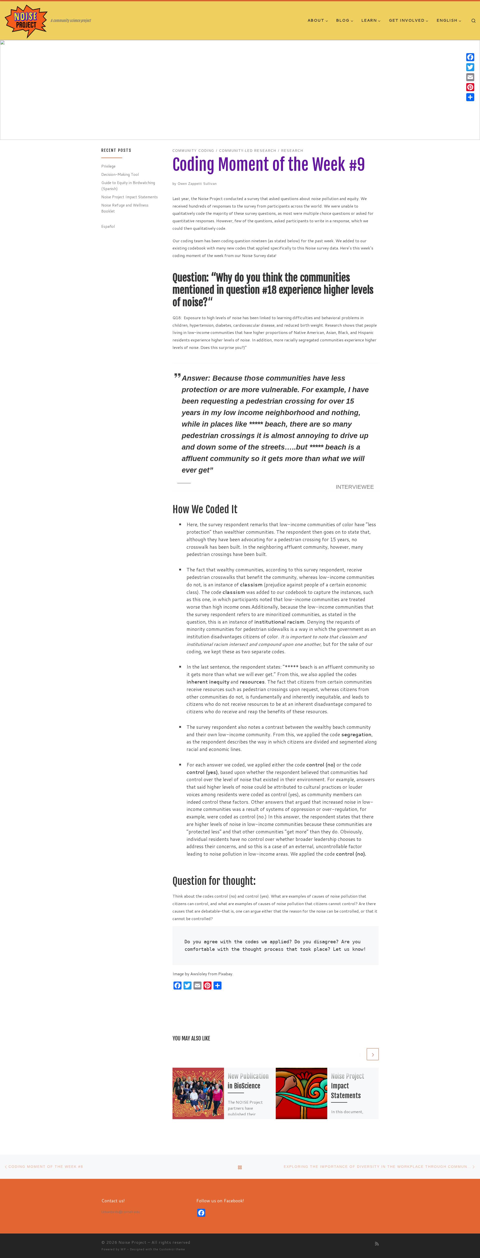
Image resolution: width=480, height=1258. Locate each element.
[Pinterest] (470, 87)
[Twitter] (470, 67)
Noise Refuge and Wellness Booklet (124, 208)
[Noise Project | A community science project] (26, 21)
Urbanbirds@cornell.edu (120, 1211)
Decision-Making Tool (120, 174)
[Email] (470, 77)
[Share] (470, 97)
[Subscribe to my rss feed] (377, 1244)
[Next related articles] (373, 1054)
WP (123, 1249)
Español (108, 226)
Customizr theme (172, 1249)
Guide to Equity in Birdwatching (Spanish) (128, 185)
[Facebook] (470, 57)
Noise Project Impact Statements (347, 1086)
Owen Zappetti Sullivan (197, 184)
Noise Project (132, 1242)
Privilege (108, 166)
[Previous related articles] (360, 1054)
